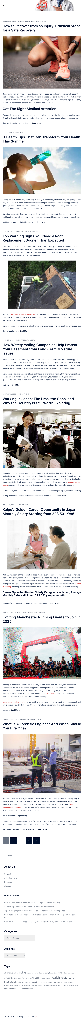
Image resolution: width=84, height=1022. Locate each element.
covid (60, 973)
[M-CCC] (42, 5)
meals (64, 982)
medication (9, 985)
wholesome (23, 989)
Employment (24, 394)
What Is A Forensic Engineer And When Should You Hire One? (42, 726)
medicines (27, 985)
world (30, 989)
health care (41, 21)
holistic (24, 982)
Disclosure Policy (11, 882)
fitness (35, 978)
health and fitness (26, 21)
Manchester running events (14, 702)
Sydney (37, 1016)
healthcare (67, 977)
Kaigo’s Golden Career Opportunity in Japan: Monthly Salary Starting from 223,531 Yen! (40, 511)
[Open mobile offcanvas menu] (3, 5)
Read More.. (37, 123)
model (40, 985)
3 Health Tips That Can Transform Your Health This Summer (41, 139)
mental (34, 985)
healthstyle (9, 982)
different (8, 978)
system (7, 988)
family (19, 978)
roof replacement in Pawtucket (23, 314)
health (55, 977)
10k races (50, 693)
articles (16, 973)
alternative (8, 973)
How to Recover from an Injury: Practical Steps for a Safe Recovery (42, 28)
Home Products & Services (27, 231)
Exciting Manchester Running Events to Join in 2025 (42, 619)
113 (29, 841)
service (66, 985)
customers (71, 973)
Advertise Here (10, 878)
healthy (18, 982)
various (14, 989)
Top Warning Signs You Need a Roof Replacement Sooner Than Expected (33, 238)
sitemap (7, 886)
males (50, 982)
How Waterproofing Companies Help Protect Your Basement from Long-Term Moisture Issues (40, 349)
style (76, 985)
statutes (71, 985)
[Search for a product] (80, 5)
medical (70, 982)
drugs (14, 978)
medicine (19, 985)
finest (30, 978)
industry (35, 982)
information (43, 982)
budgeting (29, 973)
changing (42, 973)
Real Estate (36, 719)
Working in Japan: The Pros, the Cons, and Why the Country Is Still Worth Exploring (38, 401)
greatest (47, 978)
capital (36, 973)
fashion (25, 978)
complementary (51, 973)
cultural (65, 973)
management (57, 982)
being (22, 972)
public (60, 985)
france (42, 978)
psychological (52, 985)
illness (29, 982)
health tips (20, 132)
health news (39, 612)
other (45, 985)
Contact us (8, 874)
